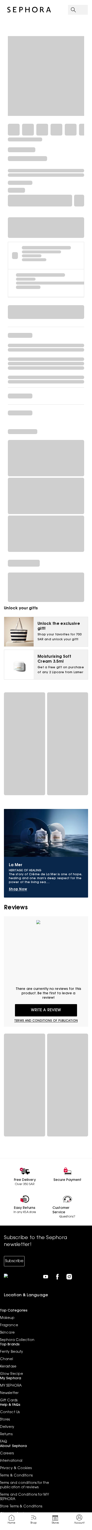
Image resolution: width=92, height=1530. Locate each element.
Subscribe (14, 1261)
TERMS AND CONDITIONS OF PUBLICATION (46, 1020)
